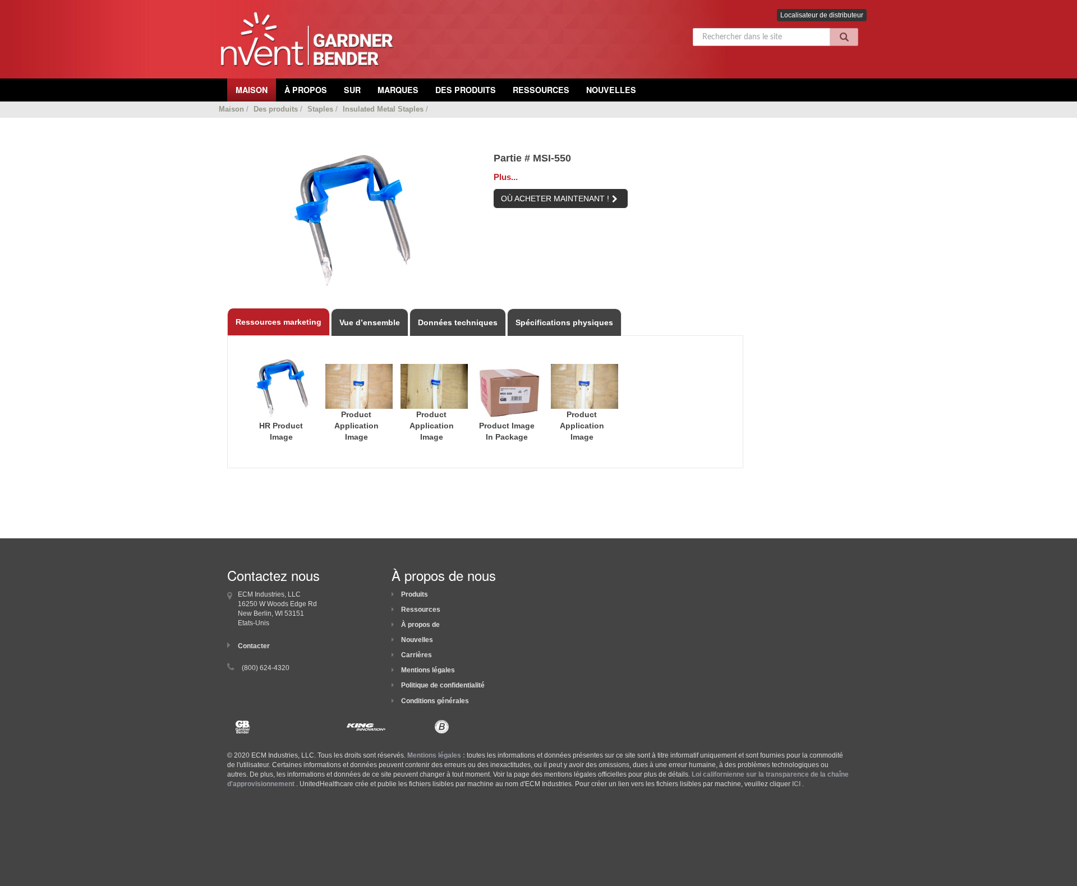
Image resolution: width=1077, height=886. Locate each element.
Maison (231, 109)
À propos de (420, 625)
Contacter (254, 646)
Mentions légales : (436, 755)
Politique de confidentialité (443, 685)
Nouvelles (611, 89)
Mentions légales (428, 670)
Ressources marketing (278, 321)
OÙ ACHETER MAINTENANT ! (555, 198)
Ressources (541, 89)
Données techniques (458, 322)
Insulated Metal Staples (383, 109)
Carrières (416, 655)
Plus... (506, 177)
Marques (398, 89)
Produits (414, 594)
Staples (320, 109)
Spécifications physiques (564, 322)
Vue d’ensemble (369, 322)
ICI (796, 784)
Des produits (465, 89)
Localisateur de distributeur (821, 15)
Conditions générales (435, 701)
